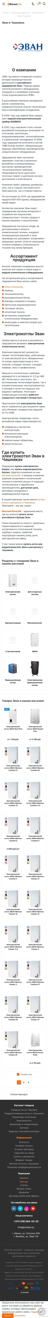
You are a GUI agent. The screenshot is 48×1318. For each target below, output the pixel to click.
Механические (35, 623)
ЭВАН (35, 651)
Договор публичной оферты (24, 1196)
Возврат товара (24, 1160)
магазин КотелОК (11, 475)
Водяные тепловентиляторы (24, 1131)
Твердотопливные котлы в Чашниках (24, 1113)
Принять (7, 1316)
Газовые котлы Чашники (24, 1110)
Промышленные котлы (13, 681)
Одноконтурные (13, 623)
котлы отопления (13, 287)
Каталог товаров (24, 1105)
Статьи (24, 1185)
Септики (24, 1128)
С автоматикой (13, 651)
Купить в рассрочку (24, 1156)
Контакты (24, 1142)
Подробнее (37, 1312)
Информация (24, 1137)
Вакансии (24, 1192)
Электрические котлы (12, 593)
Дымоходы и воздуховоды (24, 1124)
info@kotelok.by (26, 1227)
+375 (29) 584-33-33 (26, 1221)
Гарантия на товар (24, 1153)
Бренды (24, 1181)
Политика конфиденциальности (24, 1167)
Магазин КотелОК (11, 511)
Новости (24, 1178)
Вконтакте (13, 1208)
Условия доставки (24, 1149)
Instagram (26, 1208)
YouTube (33, 1208)
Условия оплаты (24, 1145)
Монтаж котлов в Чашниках (24, 1163)
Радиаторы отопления (24, 1117)
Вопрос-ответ (24, 1188)
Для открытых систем (35, 593)
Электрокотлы (24, 1120)
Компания (24, 1173)
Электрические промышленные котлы (34, 682)
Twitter (20, 1208)
